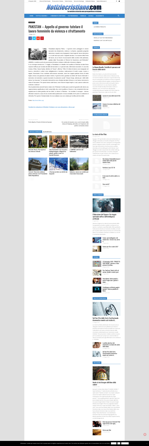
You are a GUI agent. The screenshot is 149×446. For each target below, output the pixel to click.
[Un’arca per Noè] (97, 432)
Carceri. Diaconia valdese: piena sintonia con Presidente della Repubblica (37, 173)
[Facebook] (116, 1)
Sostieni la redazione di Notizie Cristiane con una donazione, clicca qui (51, 107)
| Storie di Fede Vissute (44, 1)
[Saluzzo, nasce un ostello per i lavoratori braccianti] (79, 164)
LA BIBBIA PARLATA (100, 27)
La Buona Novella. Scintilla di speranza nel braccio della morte (106, 68)
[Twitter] (119, 1)
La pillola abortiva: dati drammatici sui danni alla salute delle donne (111, 344)
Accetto (114, 443)
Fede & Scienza (68, 1)
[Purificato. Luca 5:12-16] (97, 170)
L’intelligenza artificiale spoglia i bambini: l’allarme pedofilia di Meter (111, 289)
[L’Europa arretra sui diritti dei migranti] (58, 164)
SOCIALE (90, 16)
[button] (118, 16)
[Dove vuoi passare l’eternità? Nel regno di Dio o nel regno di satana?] (97, 424)
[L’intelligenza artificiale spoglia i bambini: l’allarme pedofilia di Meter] (97, 290)
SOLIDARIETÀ (100, 16)
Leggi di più (125, 443)
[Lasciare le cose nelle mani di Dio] (97, 98)
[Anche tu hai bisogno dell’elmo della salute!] (107, 373)
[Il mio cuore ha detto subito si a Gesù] (97, 178)
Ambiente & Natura (90, 1)
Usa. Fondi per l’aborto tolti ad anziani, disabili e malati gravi (111, 271)
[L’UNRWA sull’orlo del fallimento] (79, 141)
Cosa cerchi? (106, 184)
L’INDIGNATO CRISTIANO (58, 16)
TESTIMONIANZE (73, 16)
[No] (147, 443)
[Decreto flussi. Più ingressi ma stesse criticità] (37, 141)
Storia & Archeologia (79, 1)
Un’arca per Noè (107, 430)
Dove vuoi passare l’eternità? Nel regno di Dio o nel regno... (111, 423)
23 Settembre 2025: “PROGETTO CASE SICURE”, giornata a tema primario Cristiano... (111, 263)
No (119, 443)
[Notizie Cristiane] (74, 8)
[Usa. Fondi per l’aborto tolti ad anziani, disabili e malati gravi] (97, 272)
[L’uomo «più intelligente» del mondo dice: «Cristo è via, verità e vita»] (97, 240)
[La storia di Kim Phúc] (107, 125)
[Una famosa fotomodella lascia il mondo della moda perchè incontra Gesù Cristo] (97, 161)
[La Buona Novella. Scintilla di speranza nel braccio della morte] (107, 58)
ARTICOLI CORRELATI (35, 131)
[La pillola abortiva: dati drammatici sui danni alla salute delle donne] (97, 345)
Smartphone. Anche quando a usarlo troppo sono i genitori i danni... (110, 280)
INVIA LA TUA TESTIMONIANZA (103, 38)
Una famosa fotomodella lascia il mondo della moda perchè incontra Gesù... (111, 160)
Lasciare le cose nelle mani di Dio (111, 96)
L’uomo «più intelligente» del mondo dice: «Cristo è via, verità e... (111, 239)
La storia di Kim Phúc (100, 134)
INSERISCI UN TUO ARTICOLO (103, 40)
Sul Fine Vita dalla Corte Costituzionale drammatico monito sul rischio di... (105, 319)
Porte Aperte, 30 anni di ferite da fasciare (40, 122)
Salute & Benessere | (102, 1)
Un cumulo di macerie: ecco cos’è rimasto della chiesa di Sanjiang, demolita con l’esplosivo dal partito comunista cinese (75, 124)
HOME (31, 16)
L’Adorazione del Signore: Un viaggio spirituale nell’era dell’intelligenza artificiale (104, 216)
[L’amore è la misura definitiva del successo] (97, 106)
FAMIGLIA (83, 16)
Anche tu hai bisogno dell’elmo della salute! (104, 383)
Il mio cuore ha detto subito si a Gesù (111, 177)
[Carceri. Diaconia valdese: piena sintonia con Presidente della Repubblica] (37, 164)
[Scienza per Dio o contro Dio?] (97, 249)
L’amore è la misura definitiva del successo (111, 105)
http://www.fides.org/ (38, 100)
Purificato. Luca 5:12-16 (109, 168)
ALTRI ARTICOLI (47, 131)
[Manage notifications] (145, 434)
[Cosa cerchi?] (97, 186)
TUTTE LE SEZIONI (41, 16)
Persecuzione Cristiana (57, 1)
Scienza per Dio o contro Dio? (110, 247)
